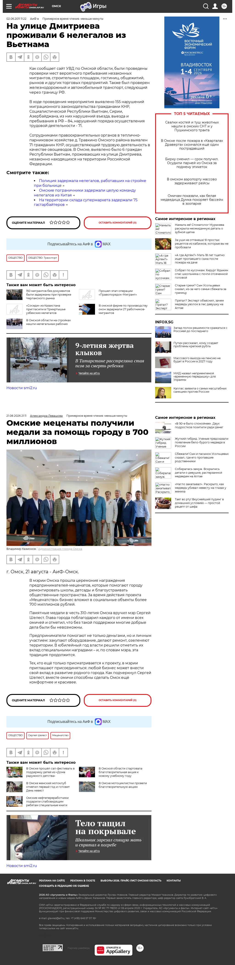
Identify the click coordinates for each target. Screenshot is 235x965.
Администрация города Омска (60, 549)
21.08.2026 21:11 (16, 415)
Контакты (174, 880)
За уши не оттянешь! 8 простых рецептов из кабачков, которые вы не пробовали (201, 243)
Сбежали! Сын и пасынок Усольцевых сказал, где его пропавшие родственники (202, 457)
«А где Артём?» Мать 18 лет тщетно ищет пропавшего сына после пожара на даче (200, 258)
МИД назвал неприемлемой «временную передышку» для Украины (194, 376)
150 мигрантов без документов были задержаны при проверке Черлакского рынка (48, 294)
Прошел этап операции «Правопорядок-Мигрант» (118, 292)
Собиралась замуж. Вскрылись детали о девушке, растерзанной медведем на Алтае (198, 472)
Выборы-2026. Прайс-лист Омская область (131, 880)
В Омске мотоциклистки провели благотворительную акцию (123, 785)
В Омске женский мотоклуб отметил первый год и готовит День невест (48, 786)
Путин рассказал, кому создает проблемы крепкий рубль (195, 344)
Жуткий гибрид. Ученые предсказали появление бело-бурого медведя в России (201, 442)
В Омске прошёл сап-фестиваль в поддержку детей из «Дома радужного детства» (50, 772)
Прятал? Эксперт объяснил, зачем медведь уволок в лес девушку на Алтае (199, 304)
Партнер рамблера (79, 948)
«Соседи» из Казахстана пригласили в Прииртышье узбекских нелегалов (45, 309)
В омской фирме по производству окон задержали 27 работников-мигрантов (123, 309)
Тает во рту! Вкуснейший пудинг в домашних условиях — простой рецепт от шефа (199, 503)
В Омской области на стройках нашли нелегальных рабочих (48, 322)
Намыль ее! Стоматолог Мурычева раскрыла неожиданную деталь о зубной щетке (199, 228)
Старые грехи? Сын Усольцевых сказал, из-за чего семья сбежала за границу (200, 289)
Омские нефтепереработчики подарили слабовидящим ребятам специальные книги (47, 801)
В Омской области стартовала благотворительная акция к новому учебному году (120, 772)
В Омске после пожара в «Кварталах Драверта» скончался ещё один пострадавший (192, 145)
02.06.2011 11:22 (16, 18)
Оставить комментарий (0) (118, 222)
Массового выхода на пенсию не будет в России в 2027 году (197, 360)
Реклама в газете (82, 880)
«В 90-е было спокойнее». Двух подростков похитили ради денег (199, 425)
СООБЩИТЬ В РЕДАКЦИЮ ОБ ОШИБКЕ (64, 885)
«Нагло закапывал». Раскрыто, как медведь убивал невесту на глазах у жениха (200, 487)
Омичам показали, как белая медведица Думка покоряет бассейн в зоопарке (192, 200)
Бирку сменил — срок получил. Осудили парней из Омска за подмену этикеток (191, 163)
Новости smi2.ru (21, 388)
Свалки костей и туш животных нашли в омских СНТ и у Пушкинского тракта (192, 126)
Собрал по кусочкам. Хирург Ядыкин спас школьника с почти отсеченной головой (201, 274)
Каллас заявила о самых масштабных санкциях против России (200, 390)
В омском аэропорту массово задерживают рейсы (192, 181)
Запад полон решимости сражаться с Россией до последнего (200, 329)
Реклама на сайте (52, 880)
